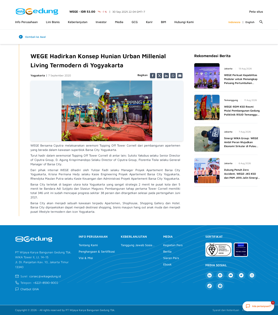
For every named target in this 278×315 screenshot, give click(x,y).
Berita (167, 251)
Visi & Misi (86, 258)
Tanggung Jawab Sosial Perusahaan (138, 245)
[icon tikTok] (209, 286)
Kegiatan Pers (172, 245)
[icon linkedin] (209, 275)
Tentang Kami (88, 245)
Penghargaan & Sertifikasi (97, 251)
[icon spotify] (220, 286)
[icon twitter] (241, 275)
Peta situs (256, 11)
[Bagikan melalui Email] (179, 75)
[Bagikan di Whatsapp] (173, 75)
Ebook (167, 264)
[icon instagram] (252, 275)
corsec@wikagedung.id (45, 276)
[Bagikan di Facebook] (152, 75)
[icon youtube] (231, 275)
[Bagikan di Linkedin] (166, 75)
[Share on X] (159, 75)
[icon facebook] (220, 275)
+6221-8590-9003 (45, 282)
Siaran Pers (171, 258)
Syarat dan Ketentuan (226, 310)
